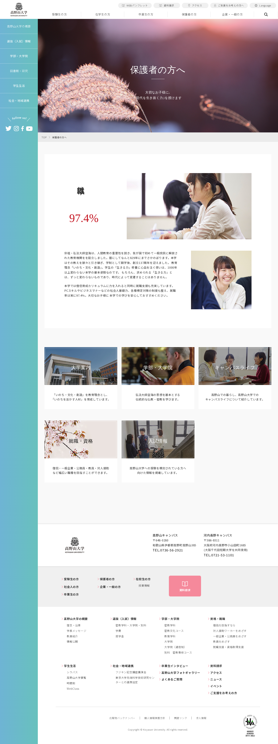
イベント (216, 686)
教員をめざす (221, 641)
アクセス (197, 5)
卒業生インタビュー (175, 666)
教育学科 (169, 636)
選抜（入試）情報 (125, 619)
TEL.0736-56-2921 (168, 550)
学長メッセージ (76, 631)
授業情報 (144, 585)
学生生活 (70, 666)
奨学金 (120, 636)
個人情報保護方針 (154, 718)
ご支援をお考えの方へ (231, 5)
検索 (266, 14)
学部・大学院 (170, 619)
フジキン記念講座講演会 (131, 672)
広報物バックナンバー (122, 718)
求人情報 (201, 718)
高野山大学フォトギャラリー (181, 673)
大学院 (168, 641)
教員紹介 (72, 636)
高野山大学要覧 (76, 677)
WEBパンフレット (137, 5)
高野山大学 (18, 10)
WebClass (73, 688)
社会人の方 (71, 587)
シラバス (72, 672)
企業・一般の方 (232, 14)
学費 (118, 631)
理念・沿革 (74, 625)
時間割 (71, 683)
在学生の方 (102, 14)
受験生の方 (59, 14)
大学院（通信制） (175, 647)
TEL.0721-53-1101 (219, 555)
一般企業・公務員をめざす (230, 636)
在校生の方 (143, 579)
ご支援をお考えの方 (223, 693)
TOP (44, 137)
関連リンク (180, 718)
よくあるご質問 (172, 679)
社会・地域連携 (123, 666)
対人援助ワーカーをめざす (230, 631)
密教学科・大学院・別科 (131, 625)
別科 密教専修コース (178, 652)
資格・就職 (217, 619)
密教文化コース (174, 631)
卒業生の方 (145, 14)
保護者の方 (189, 14)
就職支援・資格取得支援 (228, 647)
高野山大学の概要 (19, 26)
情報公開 (72, 641)
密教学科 (169, 625)
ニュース (216, 679)
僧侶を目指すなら (224, 625)
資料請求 (169, 5)
